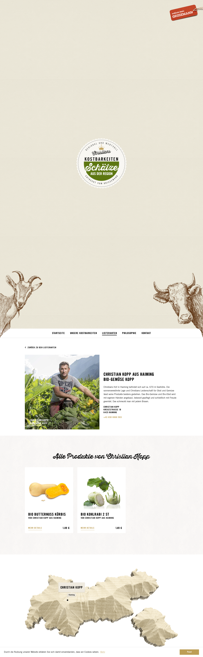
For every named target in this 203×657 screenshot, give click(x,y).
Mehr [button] (102, 652)
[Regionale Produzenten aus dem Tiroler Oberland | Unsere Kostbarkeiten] (101, 163)
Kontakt (146, 333)
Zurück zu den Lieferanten (42, 347)
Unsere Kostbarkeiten (83, 333)
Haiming (72, 595)
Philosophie (129, 333)
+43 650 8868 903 (113, 417)
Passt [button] (189, 652)
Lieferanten (109, 333)
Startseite (58, 333)
